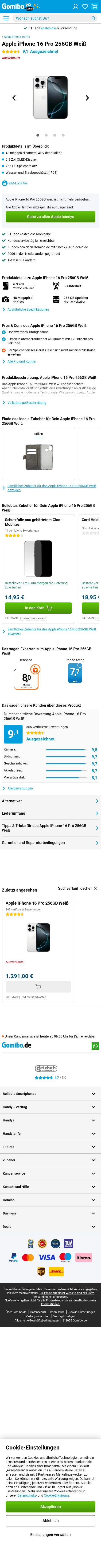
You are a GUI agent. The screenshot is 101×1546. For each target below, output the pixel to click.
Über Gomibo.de (16, 1312)
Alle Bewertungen (20, 788)
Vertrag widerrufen (37, 1316)
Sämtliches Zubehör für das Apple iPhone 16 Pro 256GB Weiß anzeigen (52, 488)
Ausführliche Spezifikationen (28, 309)
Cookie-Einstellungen (82, 1312)
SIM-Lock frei (17, 183)
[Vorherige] (14, 98)
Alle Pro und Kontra (22, 361)
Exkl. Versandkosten (33, 997)
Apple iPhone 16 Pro (17, 36)
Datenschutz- (27, 1495)
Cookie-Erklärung (56, 1495)
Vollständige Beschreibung (27, 403)
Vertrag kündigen (64, 1316)
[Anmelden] (75, 6)
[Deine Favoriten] (85, 6)
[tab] (37, 135)
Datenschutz (38, 1312)
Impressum (57, 1312)
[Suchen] (93, 18)
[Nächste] (87, 98)
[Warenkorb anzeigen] (94, 6)
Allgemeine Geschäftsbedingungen (37, 1320)
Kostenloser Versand (33, 618)
